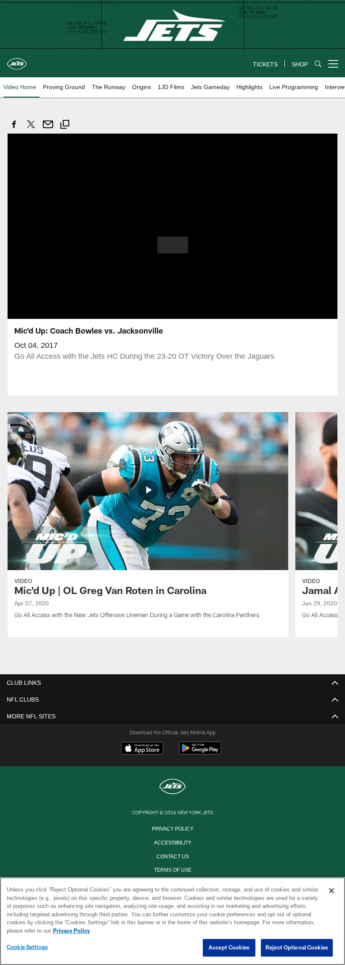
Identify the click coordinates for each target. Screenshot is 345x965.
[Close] (331, 891)
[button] (172, 244)
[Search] (318, 64)
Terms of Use (172, 869)
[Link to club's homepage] (17, 60)
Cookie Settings (27, 947)
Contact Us (172, 855)
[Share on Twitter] (31, 128)
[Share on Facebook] (14, 128)
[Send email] (48, 128)
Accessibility (172, 841)
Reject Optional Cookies (296, 947)
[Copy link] (65, 125)
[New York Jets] (172, 786)
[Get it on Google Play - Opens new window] (200, 751)
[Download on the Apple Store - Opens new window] (142, 748)
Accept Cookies (229, 947)
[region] (172, 921)
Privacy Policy (172, 828)
